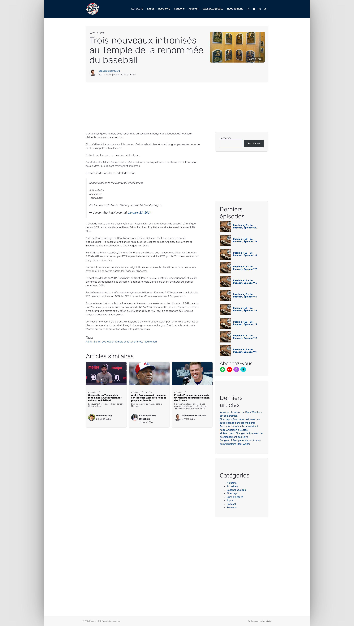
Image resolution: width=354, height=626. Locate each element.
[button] (248, 9)
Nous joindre (235, 8)
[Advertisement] (169, 107)
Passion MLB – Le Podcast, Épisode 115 (245, 295)
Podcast (193, 8)
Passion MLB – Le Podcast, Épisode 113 (245, 323)
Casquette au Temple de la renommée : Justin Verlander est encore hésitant (104, 398)
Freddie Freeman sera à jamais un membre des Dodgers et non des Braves (192, 398)
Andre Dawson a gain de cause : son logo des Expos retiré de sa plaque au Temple (149, 398)
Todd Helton (150, 341)
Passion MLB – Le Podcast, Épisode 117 (245, 267)
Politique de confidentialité (259, 621)
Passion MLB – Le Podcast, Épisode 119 (245, 240)
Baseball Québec (213, 8)
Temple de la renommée (128, 341)
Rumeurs (179, 8)
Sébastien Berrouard (109, 71)
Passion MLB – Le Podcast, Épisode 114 (245, 309)
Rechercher (226, 138)
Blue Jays (164, 8)
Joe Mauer (108, 341)
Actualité (137, 8)
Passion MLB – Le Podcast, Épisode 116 (245, 281)
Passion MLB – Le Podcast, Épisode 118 (245, 254)
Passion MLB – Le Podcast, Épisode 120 (245, 226)
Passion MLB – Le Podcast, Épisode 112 (245, 336)
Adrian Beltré (93, 341)
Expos (150, 8)
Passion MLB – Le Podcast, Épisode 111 (245, 350)
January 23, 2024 (139, 212)
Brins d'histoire (235, 497)
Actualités (232, 486)
